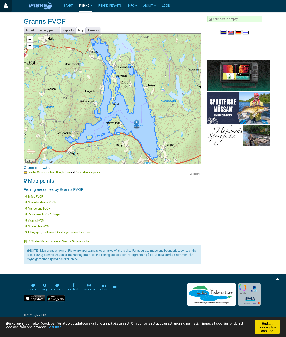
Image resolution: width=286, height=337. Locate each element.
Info (131, 5)
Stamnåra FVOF (38, 226)
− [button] (29, 45)
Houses (93, 30)
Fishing (84, 5)
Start (68, 5)
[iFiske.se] (40, 6)
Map (81, 30)
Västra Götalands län (41, 172)
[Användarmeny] (6, 6)
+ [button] (29, 39)
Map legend (195, 174)
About (148, 5)
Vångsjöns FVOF (39, 208)
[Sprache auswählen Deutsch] (238, 32)
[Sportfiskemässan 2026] (238, 107)
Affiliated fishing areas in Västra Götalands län (59, 241)
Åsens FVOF (36, 220)
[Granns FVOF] (136, 123)
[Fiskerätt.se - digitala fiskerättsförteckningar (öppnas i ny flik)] (211, 294)
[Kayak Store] (238, 75)
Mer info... (56, 327)
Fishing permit (48, 30)
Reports (68, 30)
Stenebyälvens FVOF (42, 202)
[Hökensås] (238, 135)
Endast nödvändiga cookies (267, 327)
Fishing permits (110, 5)
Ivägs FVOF (35, 196)
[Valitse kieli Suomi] (246, 32)
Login (166, 5)
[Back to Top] (277, 278)
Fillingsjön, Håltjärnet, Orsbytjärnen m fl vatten (59, 232)
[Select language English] (231, 32)
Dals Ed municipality (88, 172)
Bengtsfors (63, 172)
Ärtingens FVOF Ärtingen (44, 214)
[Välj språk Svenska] (224, 32)
